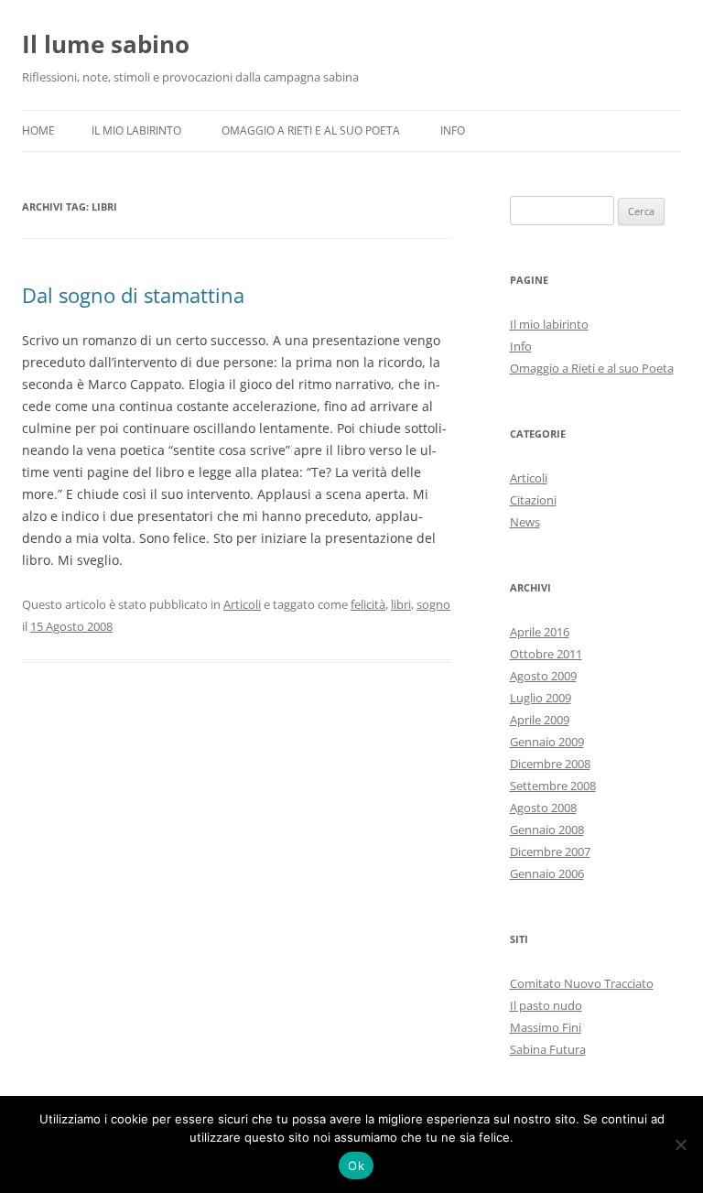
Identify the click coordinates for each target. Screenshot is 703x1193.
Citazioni (533, 500)
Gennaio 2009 (547, 741)
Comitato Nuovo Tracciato (582, 983)
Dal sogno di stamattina (133, 295)
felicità (368, 604)
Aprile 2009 (539, 719)
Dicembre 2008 (550, 763)
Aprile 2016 (539, 632)
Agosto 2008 (543, 807)
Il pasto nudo (546, 1005)
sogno (433, 604)
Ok (356, 1165)
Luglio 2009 (540, 697)
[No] (680, 1144)
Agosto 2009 (543, 675)
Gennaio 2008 (547, 829)
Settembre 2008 (553, 785)
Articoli (242, 604)
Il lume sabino (105, 43)
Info (452, 130)
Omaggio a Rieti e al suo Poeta (311, 130)
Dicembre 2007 (550, 851)
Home (38, 130)
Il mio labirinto (136, 130)
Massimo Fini (545, 1027)
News (525, 522)
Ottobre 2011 (546, 653)
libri (401, 604)
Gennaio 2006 (547, 873)
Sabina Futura (548, 1049)
